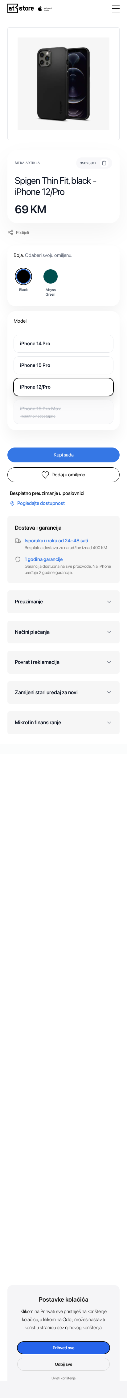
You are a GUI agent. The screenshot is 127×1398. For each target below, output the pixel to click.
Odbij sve (63, 1364)
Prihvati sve (64, 1347)
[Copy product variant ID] (104, 163)
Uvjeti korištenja (63, 1378)
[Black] (23, 276)
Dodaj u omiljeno (68, 475)
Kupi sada (64, 455)
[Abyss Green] (50, 276)
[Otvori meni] (116, 8)
